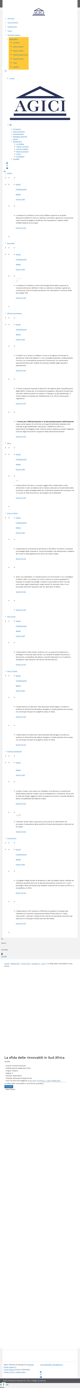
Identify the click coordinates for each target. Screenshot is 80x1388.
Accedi (12, 78)
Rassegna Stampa (14, 35)
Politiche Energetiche (14, 751)
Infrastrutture (11, 838)
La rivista (16, 42)
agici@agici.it (57, 1365)
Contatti (48, 1)
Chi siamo (11, 18)
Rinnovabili (10, 243)
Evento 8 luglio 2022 (20, 54)
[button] (5, 71)
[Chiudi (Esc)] (7, 1384)
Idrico (9, 443)
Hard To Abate (12, 671)
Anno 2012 (26, 964)
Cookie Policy (20, 1372)
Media (18, 194)
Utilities (9, 173)
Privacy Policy (9, 1372)
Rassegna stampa (20, 137)
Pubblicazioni (12, 27)
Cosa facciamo (13, 22)
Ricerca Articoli (18, 59)
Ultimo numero (22, 147)
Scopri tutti (20, 199)
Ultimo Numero (18, 46)
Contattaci (20, 157)
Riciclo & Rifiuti (12, 513)
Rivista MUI (13, 39)
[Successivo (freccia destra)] (3, 1387)
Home (6, 964)
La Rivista (20, 144)
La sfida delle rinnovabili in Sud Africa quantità (23, 1083)
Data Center (11, 616)
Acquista (8, 1087)
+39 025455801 (46, 1365)
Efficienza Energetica (14, 313)
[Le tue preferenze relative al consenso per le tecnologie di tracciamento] (4, 1384)
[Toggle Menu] (4, 171)
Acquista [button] (17, 1143)
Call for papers (18, 50)
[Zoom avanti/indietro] (1, 1384)
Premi (15, 63)
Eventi (10, 31)
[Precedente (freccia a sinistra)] (1, 1387)
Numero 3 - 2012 (38, 964)
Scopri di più (21, 228)
